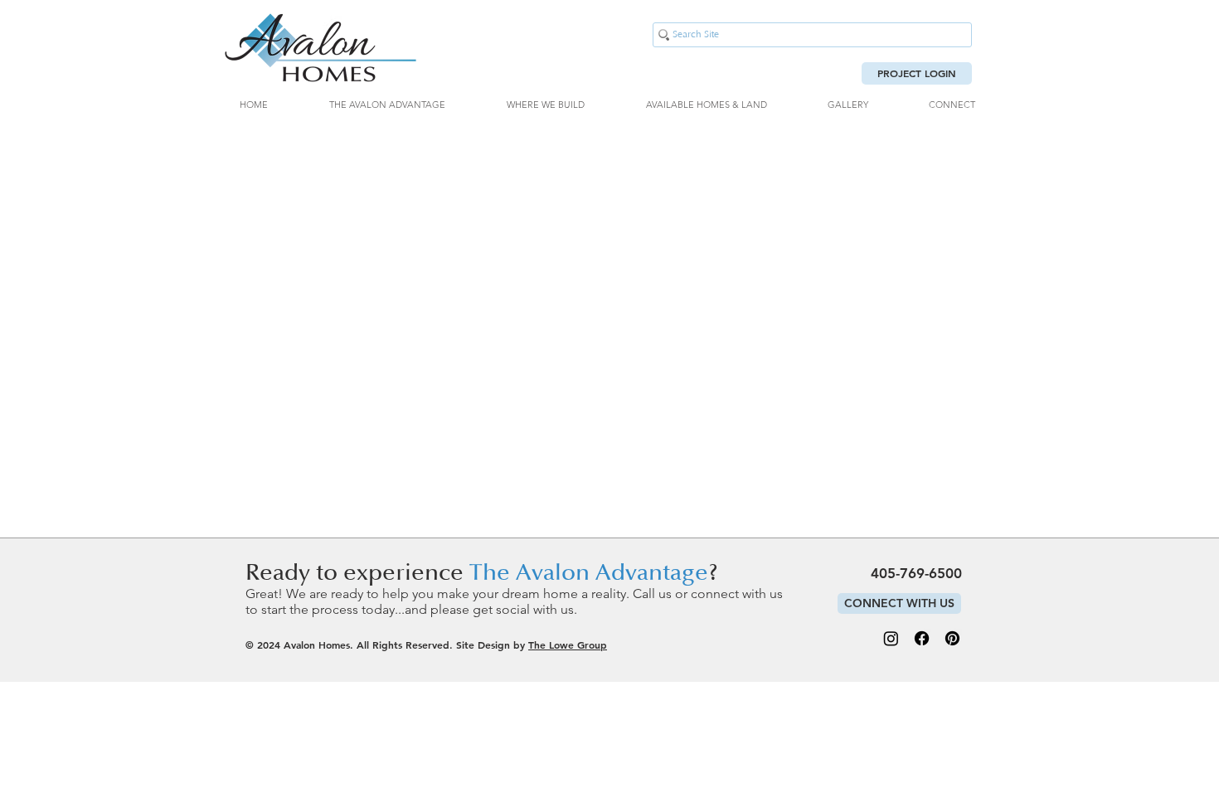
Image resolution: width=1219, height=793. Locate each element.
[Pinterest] (952, 638)
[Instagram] (891, 638)
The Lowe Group (567, 644)
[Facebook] (921, 638)
